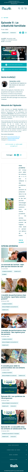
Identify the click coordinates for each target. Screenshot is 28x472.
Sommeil (4, 274)
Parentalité (5, 32)
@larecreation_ (12, 140)
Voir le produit (21, 241)
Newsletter (13, 459)
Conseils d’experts (7, 271)
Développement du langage (9, 375)
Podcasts (13, 32)
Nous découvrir (13, 445)
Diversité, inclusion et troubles (10, 433)
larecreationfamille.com (13, 137)
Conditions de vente (13, 450)
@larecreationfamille (13, 138)
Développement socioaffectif (10, 306)
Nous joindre (13, 454)
